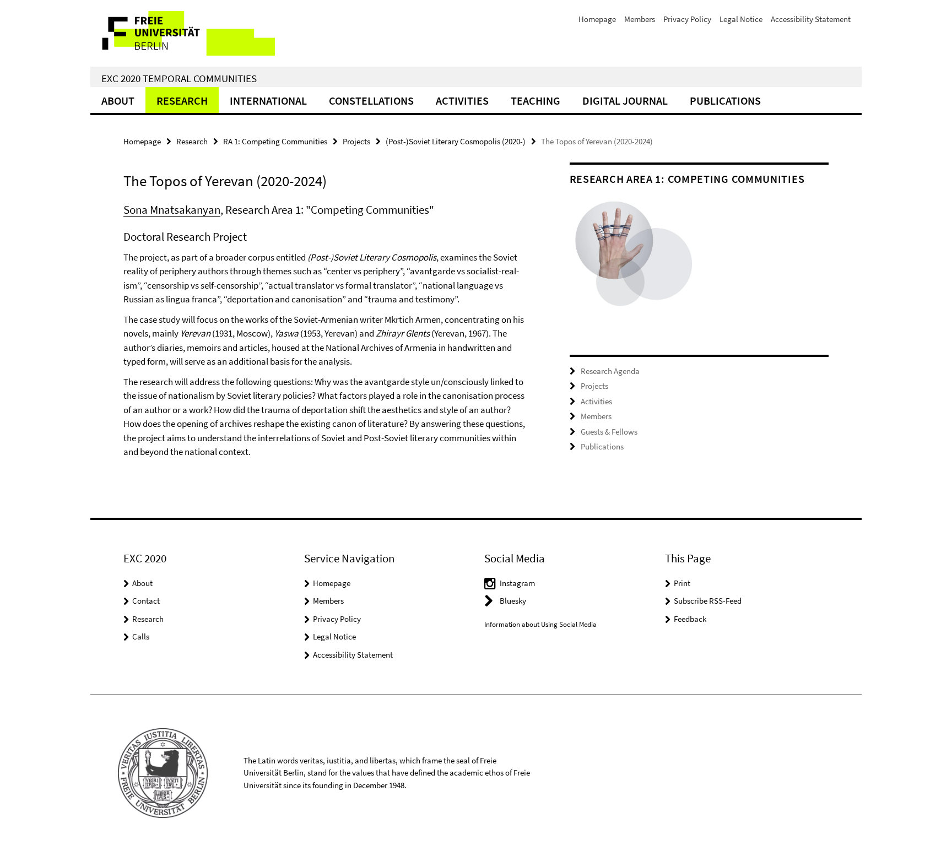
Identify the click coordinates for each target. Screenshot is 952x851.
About (117, 100)
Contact (146, 600)
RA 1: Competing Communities (275, 141)
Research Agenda (610, 371)
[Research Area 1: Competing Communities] (634, 256)
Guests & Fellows (609, 431)
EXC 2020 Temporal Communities (179, 78)
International (268, 100)
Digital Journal (625, 100)
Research (182, 100)
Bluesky (513, 600)
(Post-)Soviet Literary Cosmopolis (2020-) (456, 141)
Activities (462, 100)
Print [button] (682, 583)
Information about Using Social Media (540, 624)
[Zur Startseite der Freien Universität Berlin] (182, 33)
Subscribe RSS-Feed (708, 600)
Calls (140, 636)
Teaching (535, 100)
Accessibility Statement (811, 19)
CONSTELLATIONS (371, 100)
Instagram (517, 583)
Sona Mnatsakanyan (171, 209)
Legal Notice (741, 19)
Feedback (690, 619)
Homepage (597, 19)
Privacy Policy (687, 19)
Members (639, 19)
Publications (725, 100)
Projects (356, 141)
